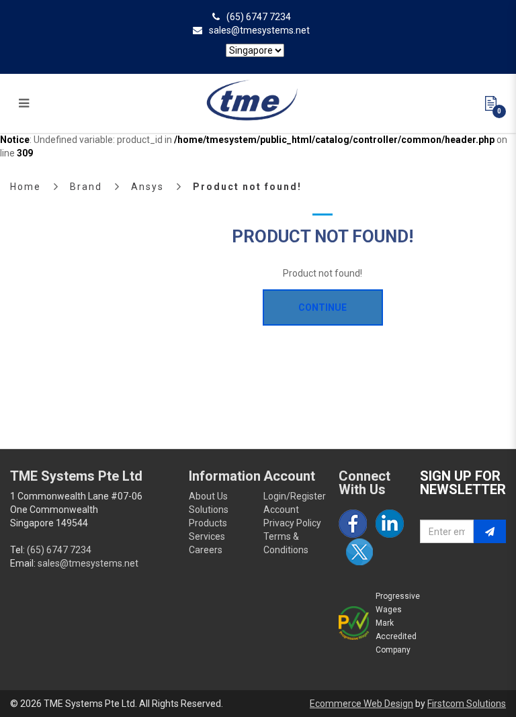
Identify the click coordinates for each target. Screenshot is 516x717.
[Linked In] (390, 524)
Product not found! (247, 186)
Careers (205, 549)
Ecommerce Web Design (361, 703)
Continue (322, 307)
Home (25, 186)
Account (281, 509)
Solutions (208, 509)
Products (208, 523)
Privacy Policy (292, 523)
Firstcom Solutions (466, 703)
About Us (208, 496)
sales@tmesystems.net (259, 30)
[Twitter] (359, 552)
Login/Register (294, 496)
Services (207, 536)
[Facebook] (353, 524)
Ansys (147, 186)
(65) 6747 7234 (258, 16)
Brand (86, 186)
